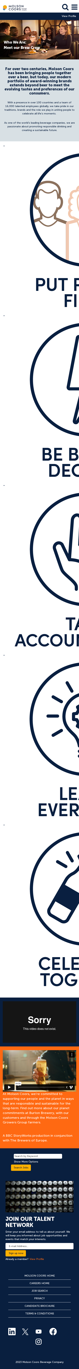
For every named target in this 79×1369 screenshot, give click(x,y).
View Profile (69, 16)
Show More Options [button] (26, 1161)
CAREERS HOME (39, 1283)
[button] (74, 7)
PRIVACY (39, 1298)
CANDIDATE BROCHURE (40, 1306)
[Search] (65, 7)
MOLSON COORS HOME (39, 1275)
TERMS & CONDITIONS (39, 1313)
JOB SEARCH (40, 1290)
